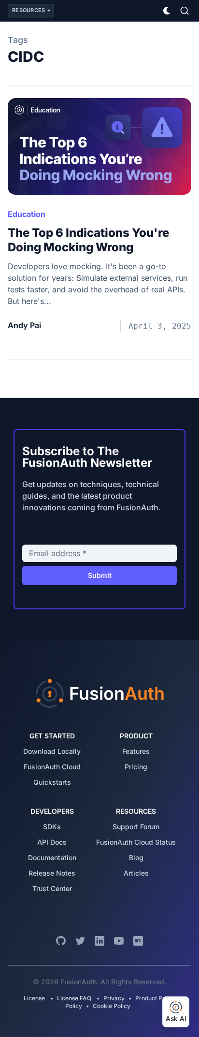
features (136, 751)
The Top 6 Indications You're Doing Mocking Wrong (88, 240)
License (35, 998)
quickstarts (52, 782)
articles (136, 873)
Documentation (52, 857)
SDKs (52, 826)
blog (136, 857)
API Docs (52, 842)
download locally (52, 751)
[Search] (184, 10)
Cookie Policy (111, 1005)
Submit (100, 575)
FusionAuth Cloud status (136, 842)
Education (26, 214)
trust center (52, 888)
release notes (51, 873)
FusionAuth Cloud (52, 767)
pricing (136, 767)
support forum (136, 826)
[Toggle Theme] (167, 10)
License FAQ (74, 998)
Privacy (114, 998)
